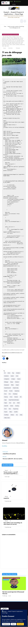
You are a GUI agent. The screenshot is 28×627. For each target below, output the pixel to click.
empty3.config (20, 39)
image (10, 42)
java (4, 43)
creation (12, 38)
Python (11, 44)
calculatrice (14, 36)
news (21, 43)
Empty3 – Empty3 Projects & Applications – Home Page (14, 13)
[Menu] (2, 21)
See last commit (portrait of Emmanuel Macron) (13, 592)
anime (5, 36)
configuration (4, 38)
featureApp (19, 40)
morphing (16, 43)
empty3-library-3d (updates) (9, 453)
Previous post (5, 451)
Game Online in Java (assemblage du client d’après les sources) (13, 523)
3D (3, 36)
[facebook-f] (13, 4)
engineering (10, 40)
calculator (10, 36)
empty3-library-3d (14, 39)
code (20, 36)
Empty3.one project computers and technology (10, 34)
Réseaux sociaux (6, 579)
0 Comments (18, 48)
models (13, 43)
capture (17, 36)
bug (7, 36)
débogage (15, 38)
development (4, 39)
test (23, 44)
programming (4, 44)
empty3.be (6, 498)
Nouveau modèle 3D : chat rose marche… (13, 458)
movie (19, 43)
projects (8, 44)
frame (3, 42)
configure (8, 38)
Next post (4, 456)
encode (3, 40)
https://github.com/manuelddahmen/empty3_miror (12, 352)
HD (8, 42)
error (16, 40)
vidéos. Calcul (6, 45)
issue (3, 43)
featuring (22, 40)
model (7, 43)
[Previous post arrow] (24, 453)
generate (5, 42)
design (18, 38)
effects (7, 39)
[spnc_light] (25, 21)
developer (21, 38)
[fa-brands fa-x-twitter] (14, 4)
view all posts (4, 445)
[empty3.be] (14, 489)
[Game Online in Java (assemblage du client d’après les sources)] (14, 513)
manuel (4, 48)
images (22, 42)
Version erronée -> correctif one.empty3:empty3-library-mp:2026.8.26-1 (11, 473)
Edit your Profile (19, 443)
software (21, 44)
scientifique (18, 44)
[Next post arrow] (24, 459)
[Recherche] (21, 21)
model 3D (9, 43)
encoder (6, 40)
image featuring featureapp (16, 42)
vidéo (3, 45)
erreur (13, 40)
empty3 (10, 39)
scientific (14, 44)
